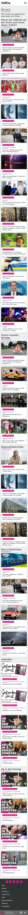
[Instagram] (14, 882)
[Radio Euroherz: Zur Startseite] (12, 2)
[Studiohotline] (21, 882)
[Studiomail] (17, 882)
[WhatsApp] (7, 882)
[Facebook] (10, 882)
